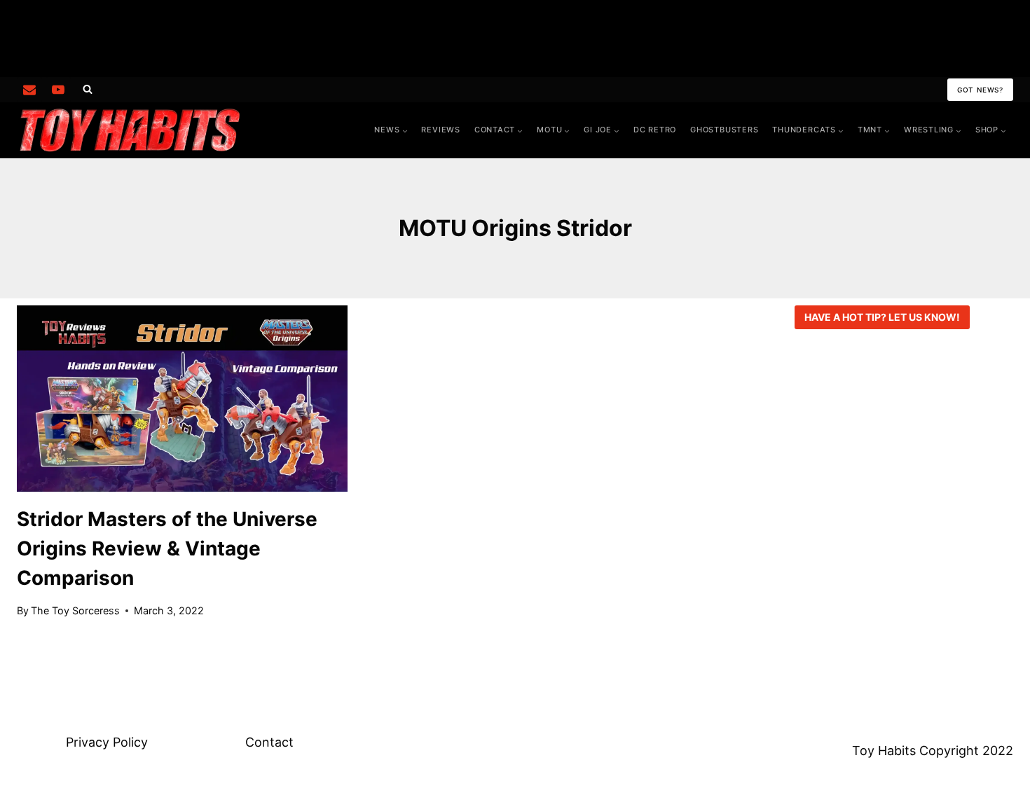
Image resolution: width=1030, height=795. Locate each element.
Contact (269, 742)
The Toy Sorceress (75, 610)
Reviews (440, 129)
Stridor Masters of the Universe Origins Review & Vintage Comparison (167, 548)
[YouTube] (58, 89)
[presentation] (182, 398)
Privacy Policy (107, 742)
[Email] (29, 89)
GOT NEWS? (980, 89)
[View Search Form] (87, 89)
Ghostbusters (724, 129)
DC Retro (654, 129)
